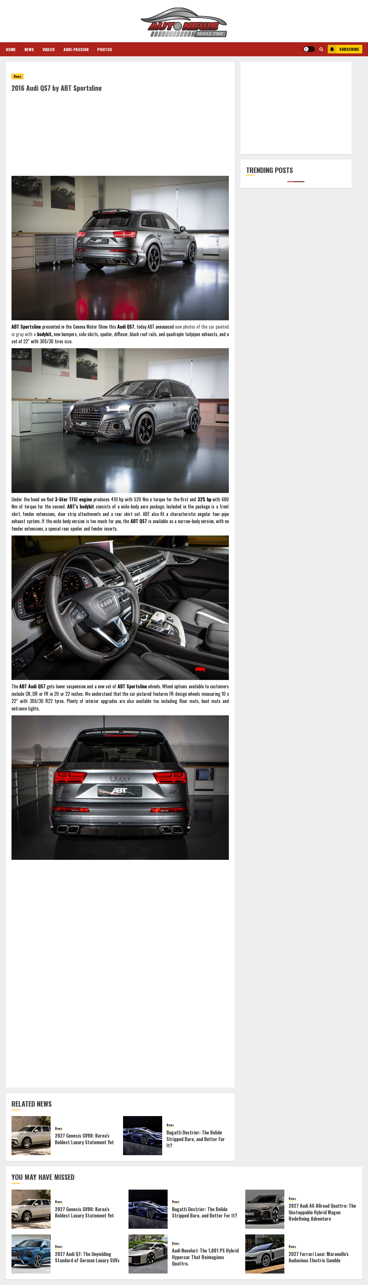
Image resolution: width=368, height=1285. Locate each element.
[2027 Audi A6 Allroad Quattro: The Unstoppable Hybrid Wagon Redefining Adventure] (264, 1209)
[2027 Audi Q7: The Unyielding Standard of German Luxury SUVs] (31, 1254)
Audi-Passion (76, 49)
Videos (49, 49)
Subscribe (349, 49)
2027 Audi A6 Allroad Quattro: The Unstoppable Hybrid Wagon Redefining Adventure (322, 1212)
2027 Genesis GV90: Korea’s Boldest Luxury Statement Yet (84, 1138)
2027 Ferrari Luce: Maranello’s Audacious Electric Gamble (319, 1257)
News (29, 49)
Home (11, 49)
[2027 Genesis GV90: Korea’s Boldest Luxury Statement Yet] (31, 1135)
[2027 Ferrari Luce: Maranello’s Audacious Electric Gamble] (264, 1254)
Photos (104, 49)
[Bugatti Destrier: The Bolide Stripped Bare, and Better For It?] (142, 1135)
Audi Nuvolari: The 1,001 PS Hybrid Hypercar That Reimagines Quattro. (205, 1257)
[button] (321, 49)
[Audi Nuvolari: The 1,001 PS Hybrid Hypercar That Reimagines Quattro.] (148, 1254)
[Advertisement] (120, 135)
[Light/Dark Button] (309, 49)
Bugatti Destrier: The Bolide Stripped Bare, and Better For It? (195, 1139)
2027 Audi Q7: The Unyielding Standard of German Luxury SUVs (87, 1257)
